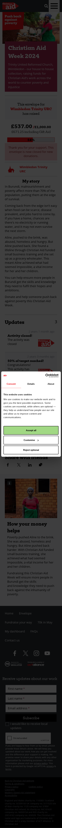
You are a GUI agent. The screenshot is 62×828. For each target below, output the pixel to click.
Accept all (31, 430)
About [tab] (51, 384)
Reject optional (31, 450)
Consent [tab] (11, 384)
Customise (29, 440)
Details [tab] (31, 384)
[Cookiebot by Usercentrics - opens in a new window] (45, 376)
